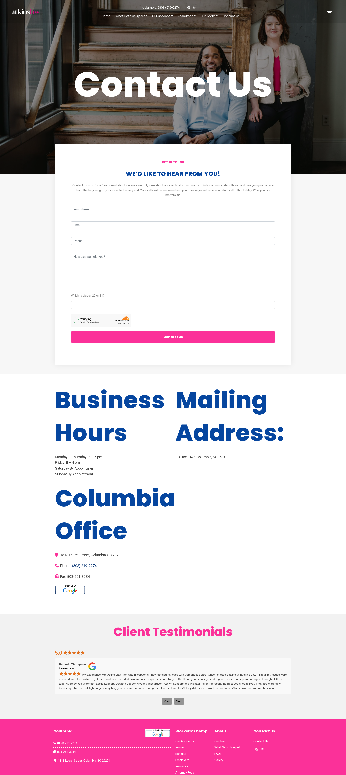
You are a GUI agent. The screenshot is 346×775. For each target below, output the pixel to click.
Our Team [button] (207, 16)
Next (179, 701)
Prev (167, 701)
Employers (182, 760)
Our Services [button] (161, 16)
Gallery (218, 760)
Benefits (180, 754)
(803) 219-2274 (169, 7)
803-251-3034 (64, 752)
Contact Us (231, 16)
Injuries (180, 747)
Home (106, 16)
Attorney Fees (184, 772)
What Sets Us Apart (227, 747)
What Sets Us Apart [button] (130, 16)
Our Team (220, 741)
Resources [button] (185, 16)
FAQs (217, 754)
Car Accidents (184, 741)
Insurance (181, 766)
